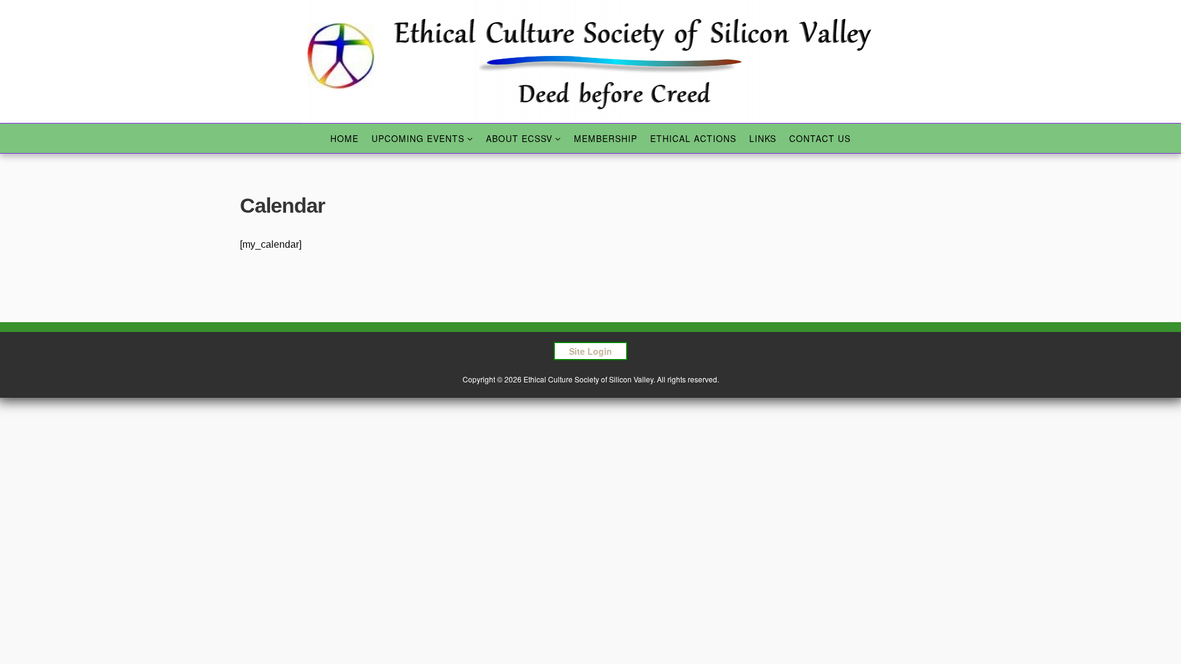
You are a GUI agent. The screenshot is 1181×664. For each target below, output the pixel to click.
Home (344, 138)
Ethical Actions (693, 138)
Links (762, 138)
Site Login (590, 351)
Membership (605, 138)
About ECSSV (519, 138)
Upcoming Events (418, 138)
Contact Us (820, 138)
